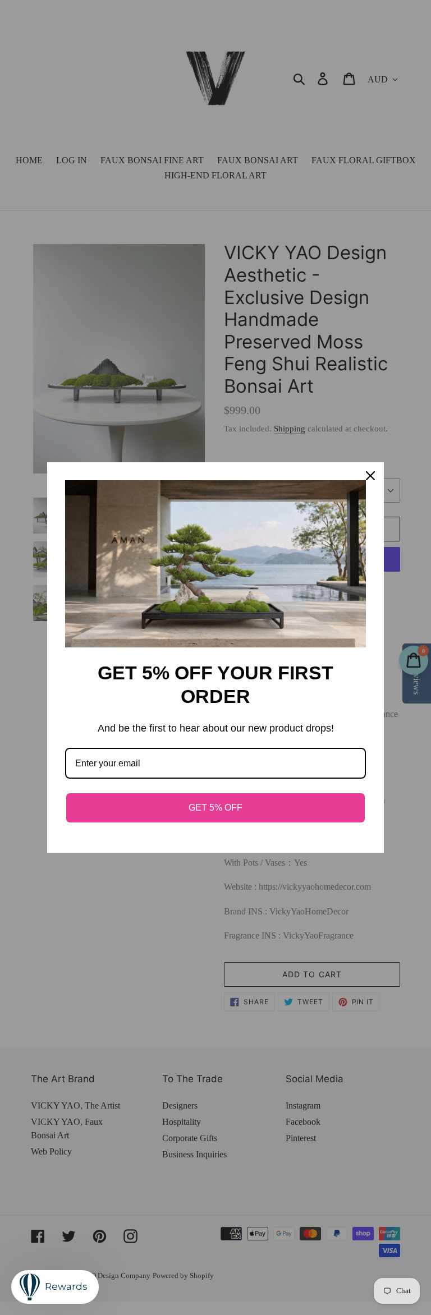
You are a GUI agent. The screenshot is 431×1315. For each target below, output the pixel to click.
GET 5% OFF (215, 807)
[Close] (370, 475)
